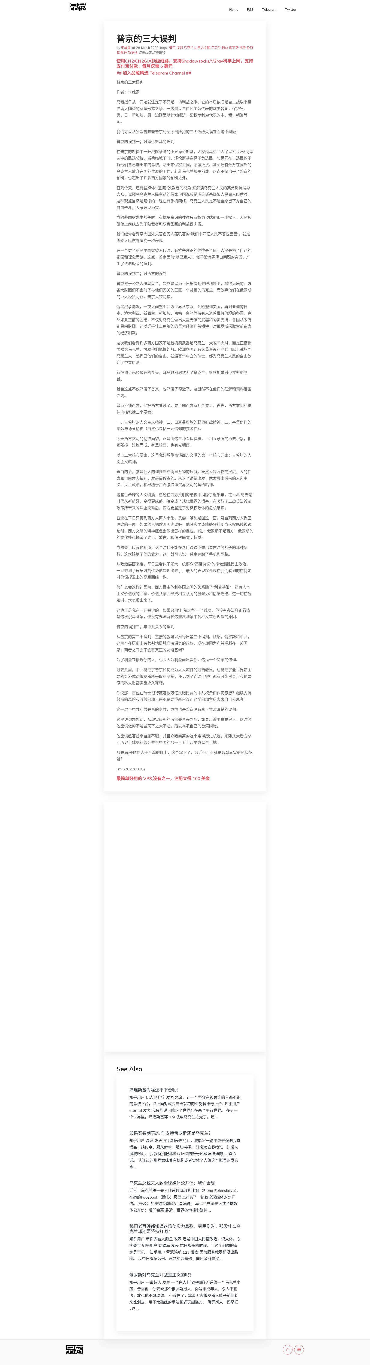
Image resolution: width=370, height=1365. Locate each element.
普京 (172, 48)
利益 (225, 48)
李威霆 (126, 48)
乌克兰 (216, 48)
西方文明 (203, 48)
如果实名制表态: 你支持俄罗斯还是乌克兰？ (171, 1133)
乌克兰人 (190, 48)
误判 (179, 48)
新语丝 (132, 53)
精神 (124, 53)
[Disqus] (185, 872)
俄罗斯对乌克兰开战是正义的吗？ (161, 1275)
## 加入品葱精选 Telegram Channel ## (153, 73)
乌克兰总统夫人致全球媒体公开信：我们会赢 (172, 1183)
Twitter (290, 9)
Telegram (269, 9)
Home (233, 9)
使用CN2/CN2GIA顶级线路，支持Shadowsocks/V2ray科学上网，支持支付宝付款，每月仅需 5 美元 (184, 63)
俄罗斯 (234, 48)
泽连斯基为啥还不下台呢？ (155, 1090)
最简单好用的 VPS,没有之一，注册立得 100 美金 (163, 778)
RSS (250, 9)
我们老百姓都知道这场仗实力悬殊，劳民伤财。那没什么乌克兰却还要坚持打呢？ (185, 1229)
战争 (242, 48)
